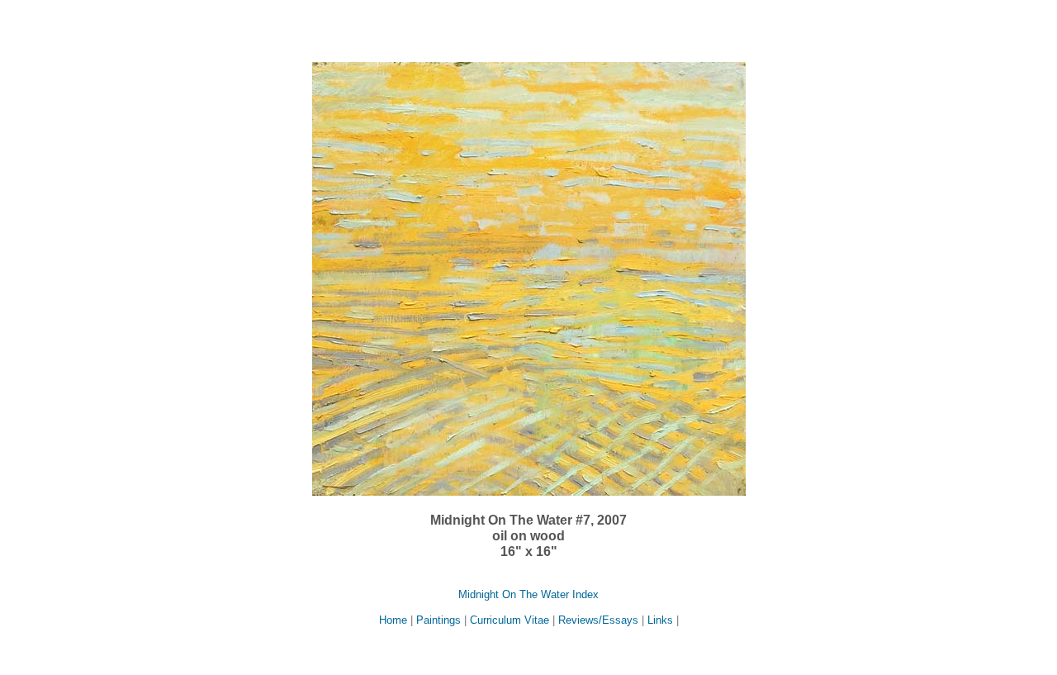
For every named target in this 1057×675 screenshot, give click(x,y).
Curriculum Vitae (509, 620)
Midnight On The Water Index (528, 594)
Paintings (438, 620)
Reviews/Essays (598, 620)
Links (660, 620)
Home (394, 620)
